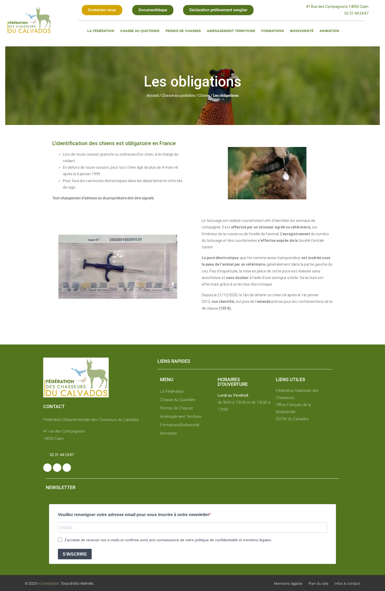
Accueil (152, 95)
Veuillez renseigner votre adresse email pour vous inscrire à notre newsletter (133, 514)
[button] (102, 10)
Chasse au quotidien (140, 31)
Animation (329, 31)
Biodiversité (302, 31)
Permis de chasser (183, 31)
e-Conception (48, 583)
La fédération (100, 31)
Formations (272, 31)
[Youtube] (67, 467)
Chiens (204, 95)
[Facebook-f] (47, 467)
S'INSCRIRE (75, 554)
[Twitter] (57, 467)
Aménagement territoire (231, 31)
